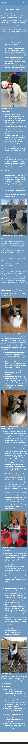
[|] (4, 2)
